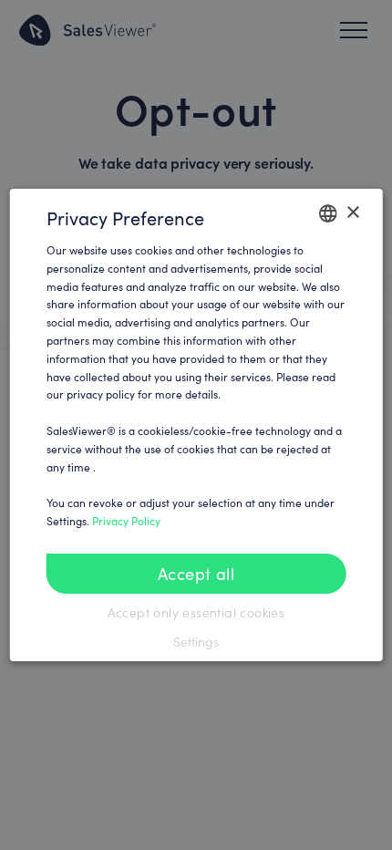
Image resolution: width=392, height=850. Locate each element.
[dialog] (196, 425)
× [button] (352, 213)
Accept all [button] (196, 574)
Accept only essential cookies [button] (196, 612)
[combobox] (327, 213)
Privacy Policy (126, 520)
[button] (196, 642)
